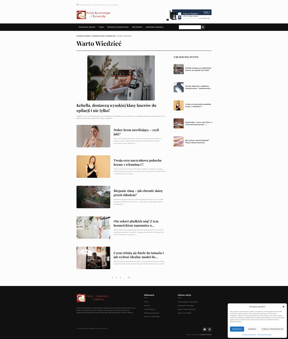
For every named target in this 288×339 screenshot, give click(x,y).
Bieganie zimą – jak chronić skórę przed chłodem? (138, 193)
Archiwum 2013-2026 (151, 316)
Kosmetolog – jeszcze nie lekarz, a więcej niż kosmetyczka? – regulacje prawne (198, 124)
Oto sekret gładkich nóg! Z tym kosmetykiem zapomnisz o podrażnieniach (136, 225)
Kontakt (147, 305)
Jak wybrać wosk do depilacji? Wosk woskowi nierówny (197, 141)
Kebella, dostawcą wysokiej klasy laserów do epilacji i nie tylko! (116, 108)
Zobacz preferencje (272, 329)
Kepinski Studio (206, 334)
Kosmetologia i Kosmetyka (104, 36)
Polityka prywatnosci (249, 334)
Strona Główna (83, 36)
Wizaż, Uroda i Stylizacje (187, 309)
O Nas (146, 302)
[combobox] (190, 27)
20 (129, 277)
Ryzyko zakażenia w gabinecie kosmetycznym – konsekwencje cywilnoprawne (197, 88)
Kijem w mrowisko (184, 313)
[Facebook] (205, 329)
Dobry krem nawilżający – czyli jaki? (136, 132)
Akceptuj (237, 329)
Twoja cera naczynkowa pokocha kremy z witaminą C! (138, 162)
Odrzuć (252, 329)
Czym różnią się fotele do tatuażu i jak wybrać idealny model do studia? (139, 257)
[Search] (203, 27)
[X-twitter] (210, 329)
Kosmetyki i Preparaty (186, 305)
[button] (283, 307)
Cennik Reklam (149, 309)
